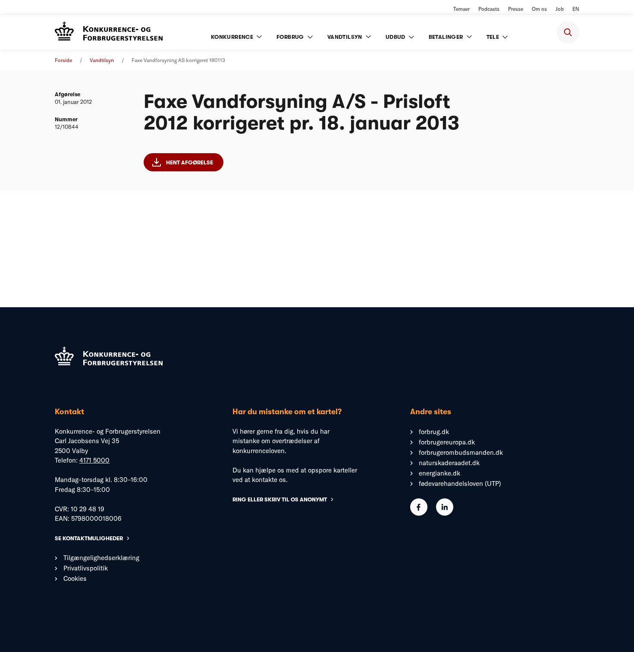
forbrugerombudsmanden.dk (461, 452)
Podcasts (488, 9)
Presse (515, 9)
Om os (539, 9)
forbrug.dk (434, 432)
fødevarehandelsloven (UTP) (460, 483)
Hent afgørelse (189, 162)
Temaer (461, 9)
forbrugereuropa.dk (447, 442)
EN (575, 9)
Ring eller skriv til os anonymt (279, 499)
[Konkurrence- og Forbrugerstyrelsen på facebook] (418, 513)
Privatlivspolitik (85, 568)
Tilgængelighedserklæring (101, 558)
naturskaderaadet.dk (449, 463)
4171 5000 (94, 460)
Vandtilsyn (102, 60)
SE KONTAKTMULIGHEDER (89, 538)
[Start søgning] (568, 32)
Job (560, 9)
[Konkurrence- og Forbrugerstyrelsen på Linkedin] (444, 513)
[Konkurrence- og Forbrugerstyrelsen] (109, 32)
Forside (63, 60)
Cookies (75, 578)
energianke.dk (439, 473)
